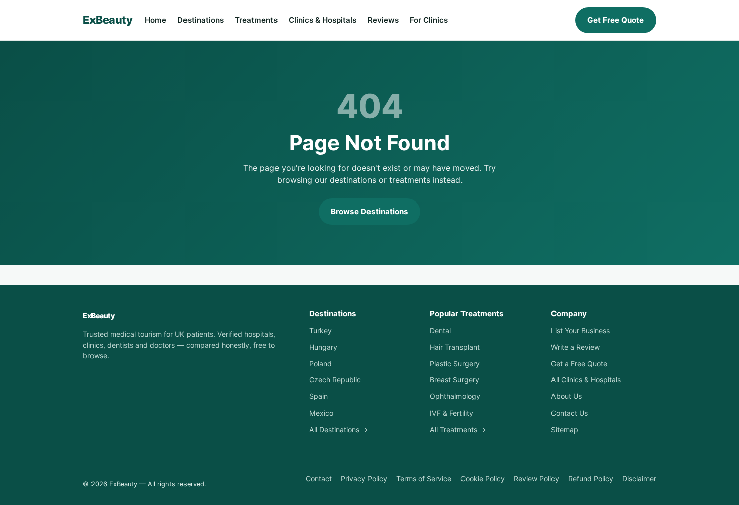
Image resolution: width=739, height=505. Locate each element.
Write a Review (575, 347)
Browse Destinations (369, 211)
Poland (320, 363)
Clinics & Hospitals (322, 20)
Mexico (321, 413)
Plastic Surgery (455, 363)
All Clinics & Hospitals (586, 379)
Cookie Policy (482, 478)
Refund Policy (590, 478)
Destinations (200, 20)
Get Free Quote (615, 20)
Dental (440, 330)
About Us (566, 396)
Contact (319, 478)
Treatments (256, 20)
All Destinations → (338, 429)
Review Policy (536, 478)
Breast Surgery (454, 379)
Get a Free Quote (579, 363)
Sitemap (564, 429)
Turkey (320, 330)
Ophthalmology (455, 396)
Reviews (383, 20)
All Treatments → (458, 429)
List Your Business (580, 330)
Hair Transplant (455, 347)
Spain (318, 396)
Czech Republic (335, 379)
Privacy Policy (364, 478)
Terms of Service (423, 478)
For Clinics (429, 20)
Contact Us (569, 413)
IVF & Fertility (451, 413)
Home (155, 20)
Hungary (323, 347)
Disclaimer (639, 478)
